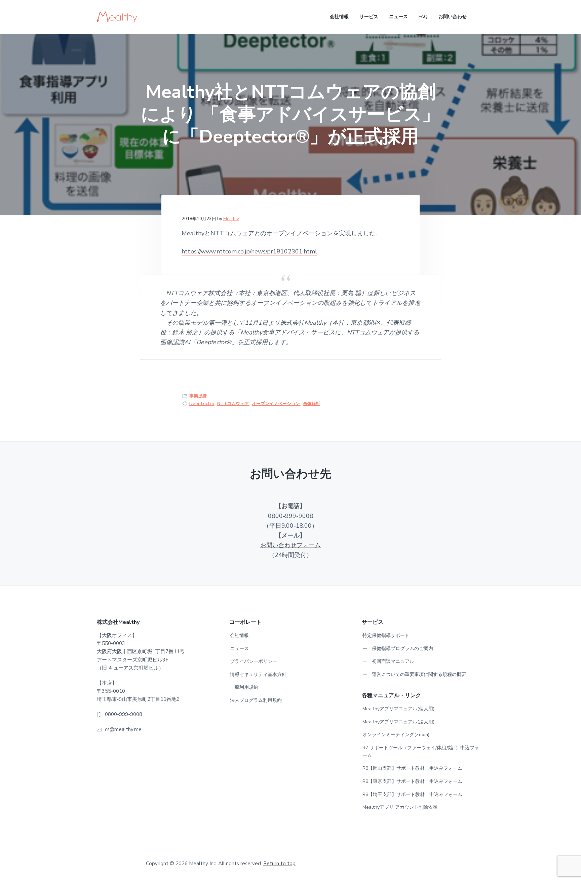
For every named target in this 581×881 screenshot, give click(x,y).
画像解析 (311, 404)
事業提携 (198, 396)
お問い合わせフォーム (290, 545)
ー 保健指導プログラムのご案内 (397, 648)
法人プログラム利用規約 (256, 700)
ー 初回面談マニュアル (388, 661)
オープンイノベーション (276, 404)
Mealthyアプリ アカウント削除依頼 (399, 807)
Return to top (279, 863)
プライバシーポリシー (253, 661)
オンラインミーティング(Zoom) (395, 734)
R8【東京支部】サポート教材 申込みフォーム (412, 781)
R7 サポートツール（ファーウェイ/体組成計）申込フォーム (420, 752)
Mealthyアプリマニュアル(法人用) (398, 722)
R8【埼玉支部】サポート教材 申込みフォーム (412, 794)
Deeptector (202, 404)
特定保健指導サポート (386, 635)
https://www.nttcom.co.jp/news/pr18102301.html (249, 251)
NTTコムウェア (233, 404)
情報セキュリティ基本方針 (258, 674)
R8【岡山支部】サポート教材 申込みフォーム (412, 768)
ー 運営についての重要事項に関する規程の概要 (414, 674)
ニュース (239, 648)
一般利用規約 (244, 687)
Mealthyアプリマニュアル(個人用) (398, 709)
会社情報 (239, 635)
